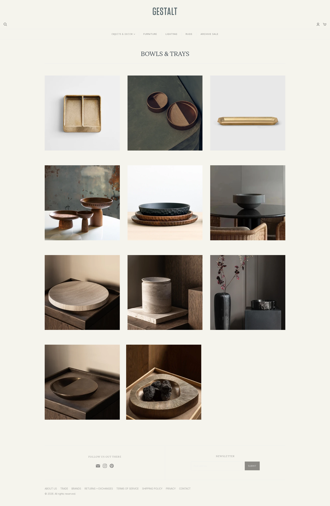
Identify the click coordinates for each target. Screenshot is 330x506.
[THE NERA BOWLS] (82, 202)
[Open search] (5, 24)
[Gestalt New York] (165, 11)
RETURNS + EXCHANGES (99, 488)
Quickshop (63, 156)
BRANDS (76, 488)
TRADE (64, 488)
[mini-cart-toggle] (324, 24)
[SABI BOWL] (82, 292)
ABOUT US (51, 488)
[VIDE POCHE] (82, 113)
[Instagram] (105, 466)
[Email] (98, 466)
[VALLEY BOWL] (163, 382)
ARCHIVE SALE (209, 34)
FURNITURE (150, 34)
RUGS (189, 34)
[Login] (318, 24)
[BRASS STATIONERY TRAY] (247, 113)
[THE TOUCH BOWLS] (165, 202)
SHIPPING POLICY (152, 488)
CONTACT (185, 488)
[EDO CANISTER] (165, 292)
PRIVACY (171, 488)
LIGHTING (171, 34)
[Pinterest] (112, 466)
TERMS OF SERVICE (127, 488)
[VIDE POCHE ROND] (165, 113)
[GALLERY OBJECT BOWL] (247, 202)
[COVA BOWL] (82, 382)
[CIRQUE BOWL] (247, 292)
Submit (252, 466)
